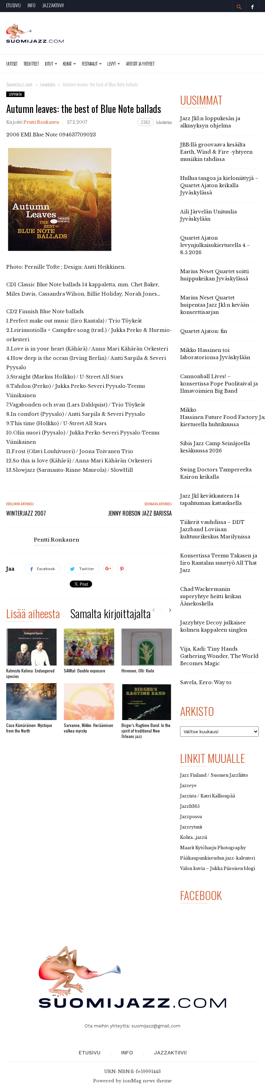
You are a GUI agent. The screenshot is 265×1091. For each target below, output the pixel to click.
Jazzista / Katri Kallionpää (207, 795)
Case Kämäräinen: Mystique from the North (29, 728)
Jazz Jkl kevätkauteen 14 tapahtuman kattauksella (211, 499)
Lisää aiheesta (33, 614)
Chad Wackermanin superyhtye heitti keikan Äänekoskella (210, 596)
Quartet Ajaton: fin (203, 331)
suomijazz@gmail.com (155, 1025)
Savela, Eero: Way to (206, 682)
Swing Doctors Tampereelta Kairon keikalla (216, 473)
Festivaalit (89, 63)
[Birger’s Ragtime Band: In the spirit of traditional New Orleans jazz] (146, 701)
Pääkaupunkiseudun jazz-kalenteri (217, 858)
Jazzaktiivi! (53, 5)
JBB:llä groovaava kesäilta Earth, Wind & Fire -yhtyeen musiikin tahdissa (216, 152)
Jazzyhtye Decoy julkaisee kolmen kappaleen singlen (213, 626)
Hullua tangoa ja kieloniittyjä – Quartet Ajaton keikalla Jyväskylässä (219, 185)
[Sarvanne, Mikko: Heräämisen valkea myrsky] (89, 701)
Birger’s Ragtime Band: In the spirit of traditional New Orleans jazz (145, 730)
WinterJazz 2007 (26, 513)
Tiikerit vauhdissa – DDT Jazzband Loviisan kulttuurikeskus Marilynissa (215, 529)
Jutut (49, 63)
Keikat (67, 63)
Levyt (111, 63)
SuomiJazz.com (19, 84)
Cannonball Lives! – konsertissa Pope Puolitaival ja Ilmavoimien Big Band (219, 383)
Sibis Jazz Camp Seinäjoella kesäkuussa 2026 (215, 447)
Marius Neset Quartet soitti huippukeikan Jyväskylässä (214, 275)
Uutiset (12, 63)
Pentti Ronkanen (41, 122)
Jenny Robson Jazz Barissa (140, 513)
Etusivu (13, 5)
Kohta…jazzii (193, 837)
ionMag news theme (147, 1081)
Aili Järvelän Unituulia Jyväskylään (208, 215)
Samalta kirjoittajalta (110, 614)
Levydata (15, 94)
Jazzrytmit (191, 827)
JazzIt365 (190, 806)
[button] (239, 6)
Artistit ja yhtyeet (140, 63)
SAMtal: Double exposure (84, 670)
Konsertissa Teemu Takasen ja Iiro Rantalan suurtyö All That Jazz (218, 563)
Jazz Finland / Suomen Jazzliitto (214, 775)
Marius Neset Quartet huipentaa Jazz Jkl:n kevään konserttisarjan (214, 305)
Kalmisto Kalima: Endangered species (30, 673)
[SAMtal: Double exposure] (89, 647)
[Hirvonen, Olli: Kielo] (146, 647)
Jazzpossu (191, 816)
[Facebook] (252, 6)
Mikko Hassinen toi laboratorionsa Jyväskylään (215, 354)
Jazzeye (188, 785)
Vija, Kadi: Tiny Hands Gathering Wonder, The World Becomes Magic (219, 656)
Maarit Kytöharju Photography (213, 847)
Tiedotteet (31, 63)
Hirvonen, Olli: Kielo (137, 670)
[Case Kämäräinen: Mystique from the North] (31, 701)
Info (32, 5)
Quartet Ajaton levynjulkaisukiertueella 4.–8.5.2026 (215, 245)
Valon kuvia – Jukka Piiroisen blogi (217, 868)
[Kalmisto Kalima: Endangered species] (31, 647)
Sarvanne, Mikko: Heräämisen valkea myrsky (88, 728)
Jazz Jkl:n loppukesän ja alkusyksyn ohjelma (210, 122)
